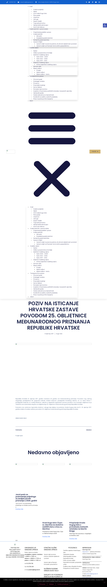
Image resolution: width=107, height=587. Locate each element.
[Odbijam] (104, 582)
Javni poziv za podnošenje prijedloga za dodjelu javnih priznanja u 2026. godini (26, 497)
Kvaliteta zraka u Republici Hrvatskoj (72, 566)
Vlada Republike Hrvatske (69, 556)
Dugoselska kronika (68, 558)
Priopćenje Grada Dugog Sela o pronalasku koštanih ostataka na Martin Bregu (78, 527)
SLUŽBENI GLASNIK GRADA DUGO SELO (51, 570)
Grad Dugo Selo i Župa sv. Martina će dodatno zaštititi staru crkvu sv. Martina (52, 526)
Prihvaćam (42, 584)
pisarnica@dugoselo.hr (92, 574)
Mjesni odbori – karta (42, 74)
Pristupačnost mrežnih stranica (71, 568)
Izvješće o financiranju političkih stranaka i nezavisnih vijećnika (52, 91)
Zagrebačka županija (68, 554)
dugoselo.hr (85, 551)
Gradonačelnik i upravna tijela (38, 29)
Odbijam (51, 584)
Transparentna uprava (36, 76)
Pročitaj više (19, 509)
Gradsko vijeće (33, 48)
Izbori (31, 101)
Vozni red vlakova (38, 27)
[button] (86, 2)
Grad (30, 6)
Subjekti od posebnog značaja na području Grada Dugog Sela (53, 577)
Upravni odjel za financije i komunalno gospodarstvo (52, 46)
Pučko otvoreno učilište (69, 560)
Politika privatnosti (62, 584)
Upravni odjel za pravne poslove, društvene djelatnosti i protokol (51, 556)
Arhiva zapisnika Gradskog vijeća (46, 64)
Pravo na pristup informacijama (43, 99)
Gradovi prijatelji (38, 9)
